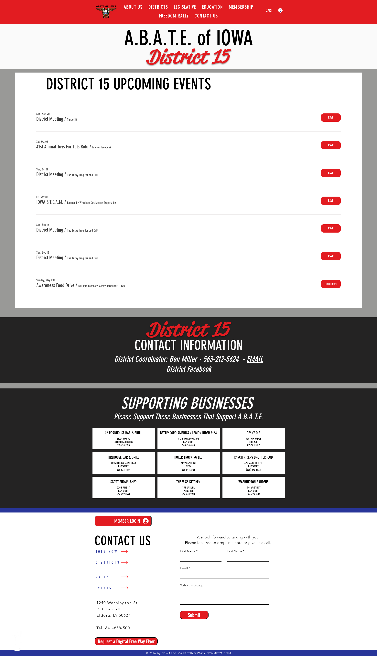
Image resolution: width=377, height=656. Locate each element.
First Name (187, 551)
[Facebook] (17, 636)
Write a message (191, 585)
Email (184, 568)
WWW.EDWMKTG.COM (214, 653)
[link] (274, 10)
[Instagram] (17, 647)
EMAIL (255, 359)
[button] (49, 119)
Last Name (234, 551)
